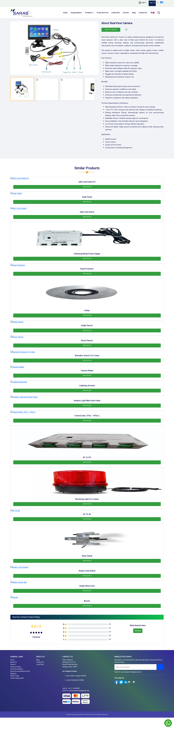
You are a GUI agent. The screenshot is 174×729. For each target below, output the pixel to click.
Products (88, 13)
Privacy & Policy (15, 667)
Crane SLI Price (102, 13)
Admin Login (14, 676)
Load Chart (115, 13)
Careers (126, 13)
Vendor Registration (17, 678)
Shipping (13, 673)
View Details (87, 187)
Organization (76, 13)
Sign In (143, 2)
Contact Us (143, 13)
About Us (13, 662)
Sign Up (152, 2)
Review (138, 631)
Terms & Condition (16, 669)
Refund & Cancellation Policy (20, 671)
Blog (134, 13)
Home (65, 13)
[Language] (162, 2)
